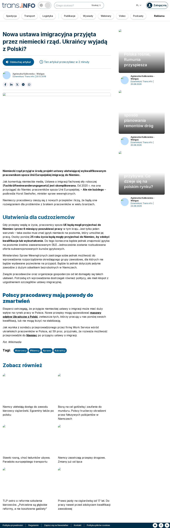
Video (122, 15)
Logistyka (47, 15)
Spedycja (11, 15)
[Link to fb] (161, 525)
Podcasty (138, 15)
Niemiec (31, 335)
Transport (29, 15)
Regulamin (33, 525)
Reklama (159, 15)
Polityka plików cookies (98, 525)
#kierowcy (21, 350)
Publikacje (69, 15)
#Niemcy (35, 350)
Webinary (106, 15)
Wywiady (88, 15)
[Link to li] (167, 525)
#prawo (47, 350)
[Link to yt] (155, 525)
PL (137, 5)
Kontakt (77, 525)
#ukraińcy (60, 350)
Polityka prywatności (13, 525)
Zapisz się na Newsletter (56, 525)
